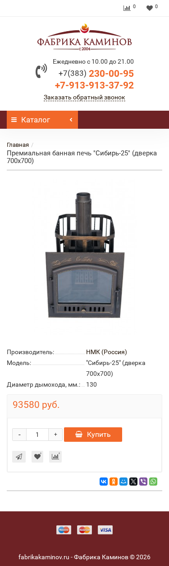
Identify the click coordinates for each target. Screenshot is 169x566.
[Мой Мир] (123, 481)
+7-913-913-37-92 (94, 85)
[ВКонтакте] (104, 481)
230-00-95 (96, 73)
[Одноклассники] (114, 481)
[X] (133, 481)
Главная (18, 144)
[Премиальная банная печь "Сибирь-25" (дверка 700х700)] (84, 257)
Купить (99, 434)
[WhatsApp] (153, 481)
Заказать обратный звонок (84, 97)
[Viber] (143, 481)
